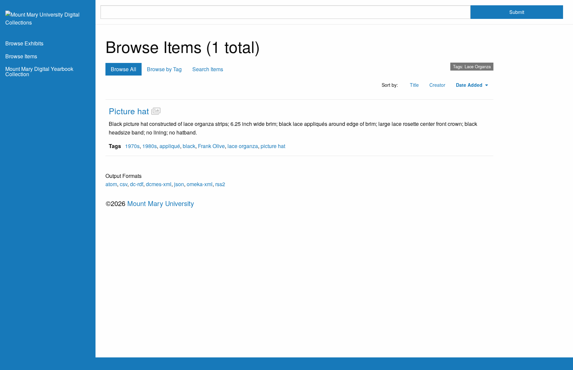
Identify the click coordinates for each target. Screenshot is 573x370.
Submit (516, 11)
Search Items (207, 69)
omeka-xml (200, 184)
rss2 (220, 184)
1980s (149, 146)
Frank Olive (211, 146)
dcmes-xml (158, 184)
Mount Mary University (160, 203)
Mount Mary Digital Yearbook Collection (39, 71)
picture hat (273, 146)
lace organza (242, 146)
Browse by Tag (164, 69)
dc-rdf (136, 184)
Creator (437, 84)
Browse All (123, 69)
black (189, 146)
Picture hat (129, 111)
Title (414, 84)
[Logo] (47, 18)
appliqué (169, 146)
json (179, 184)
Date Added (470, 84)
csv (123, 184)
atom (111, 184)
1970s (132, 146)
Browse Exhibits (24, 43)
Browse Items (21, 56)
